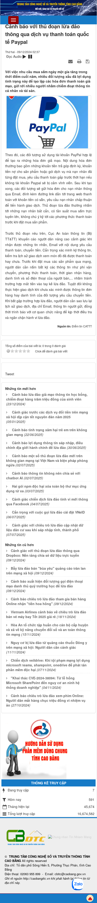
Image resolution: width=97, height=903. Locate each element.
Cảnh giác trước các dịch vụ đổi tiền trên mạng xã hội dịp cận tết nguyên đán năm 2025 (47, 414)
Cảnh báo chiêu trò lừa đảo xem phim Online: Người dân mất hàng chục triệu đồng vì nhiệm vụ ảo (45, 700)
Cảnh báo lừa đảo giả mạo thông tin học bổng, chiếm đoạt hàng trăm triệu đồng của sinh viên (47, 396)
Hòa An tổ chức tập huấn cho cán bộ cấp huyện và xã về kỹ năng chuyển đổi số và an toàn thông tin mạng (47, 630)
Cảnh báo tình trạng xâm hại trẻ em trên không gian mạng (46, 432)
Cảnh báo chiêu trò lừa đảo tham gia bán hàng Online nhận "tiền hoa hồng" (46, 601)
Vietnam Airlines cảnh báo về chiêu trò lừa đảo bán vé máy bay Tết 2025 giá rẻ (46, 614)
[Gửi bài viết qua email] (71, 61)
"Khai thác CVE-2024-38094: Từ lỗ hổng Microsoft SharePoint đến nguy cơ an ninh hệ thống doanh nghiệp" (43, 683)
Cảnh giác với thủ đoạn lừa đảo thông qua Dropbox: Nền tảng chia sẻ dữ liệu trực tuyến (43, 553)
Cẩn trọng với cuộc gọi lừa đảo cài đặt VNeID (48, 512)
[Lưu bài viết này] (88, 61)
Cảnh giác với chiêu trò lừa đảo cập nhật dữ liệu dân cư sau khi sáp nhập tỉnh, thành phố (44, 527)
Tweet (9, 374)
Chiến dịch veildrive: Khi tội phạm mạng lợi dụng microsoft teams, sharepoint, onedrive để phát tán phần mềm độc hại (48, 665)
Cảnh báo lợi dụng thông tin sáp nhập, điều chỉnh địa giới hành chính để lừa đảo (44, 445)
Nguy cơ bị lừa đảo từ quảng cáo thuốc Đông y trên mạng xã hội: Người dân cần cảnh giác (46, 645)
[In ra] (79, 61)
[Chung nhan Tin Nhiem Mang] (69, 836)
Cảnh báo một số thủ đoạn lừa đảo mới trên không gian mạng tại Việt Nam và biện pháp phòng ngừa (47, 460)
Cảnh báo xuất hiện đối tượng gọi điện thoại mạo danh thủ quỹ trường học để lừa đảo (44, 583)
